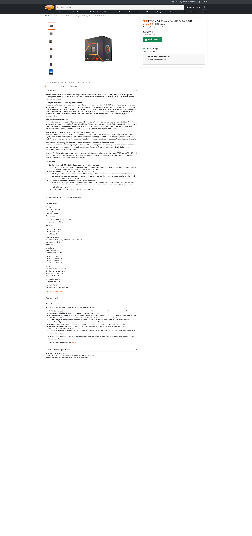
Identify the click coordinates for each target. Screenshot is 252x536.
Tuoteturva (74, 86)
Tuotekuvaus (50, 86)
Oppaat (204, 12)
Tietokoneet (49, 12)
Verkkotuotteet (133, 12)
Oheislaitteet (76, 12)
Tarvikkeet (147, 12)
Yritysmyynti (183, 2)
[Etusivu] (49, 7)
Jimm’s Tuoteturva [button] (151, 62)
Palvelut (193, 12)
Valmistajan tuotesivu (54, 291)
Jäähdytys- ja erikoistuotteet (164, 12)
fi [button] (205, 2)
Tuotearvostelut (62, 86)
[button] (200, 2)
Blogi (172, 2)
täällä (74, 343)
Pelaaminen (107, 12)
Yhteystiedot (192, 2)
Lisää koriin (153, 39)
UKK (176, 2)
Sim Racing (119, 12)
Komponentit (63, 12)
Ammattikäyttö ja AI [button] (92, 12)
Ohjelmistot (182, 12)
